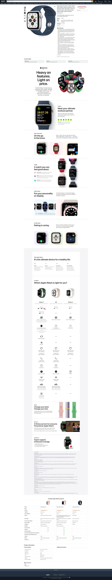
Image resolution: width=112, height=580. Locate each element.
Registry (52, 3)
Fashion (49, 3)
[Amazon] (3, 1)
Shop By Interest (92, 3)
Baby (71, 3)
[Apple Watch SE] (48, 500)
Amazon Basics (14, 3)
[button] (2, 3)
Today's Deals (36, 3)
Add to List (78, 10)
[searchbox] (50, 1)
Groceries (27, 3)
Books (40, 3)
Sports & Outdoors (82, 3)
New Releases (23, 3)
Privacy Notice (49, 577)
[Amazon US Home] (48, 575)
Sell (46, 3)
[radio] (25, 8)
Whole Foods (31, 3)
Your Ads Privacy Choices (66, 577)
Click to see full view (41, 36)
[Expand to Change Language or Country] (58, 574)
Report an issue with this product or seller (63, 56)
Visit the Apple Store (60, 12)
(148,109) (78, 510)
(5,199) (46, 510)
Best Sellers (18, 3)
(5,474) (62, 510)
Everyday (100, 3)
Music (54, 3)
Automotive (68, 3)
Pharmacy (97, 3)
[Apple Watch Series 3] (80, 500)
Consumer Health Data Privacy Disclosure (57, 577)
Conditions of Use (45, 577)
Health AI (5, 3)
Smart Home (87, 3)
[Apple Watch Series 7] (64, 500)
